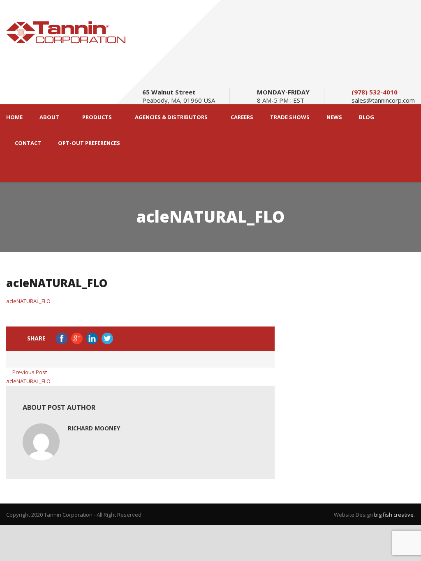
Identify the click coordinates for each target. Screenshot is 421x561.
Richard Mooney (94, 428)
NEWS (334, 117)
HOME (14, 117)
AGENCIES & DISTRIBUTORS (171, 117)
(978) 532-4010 (375, 92)
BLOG (366, 117)
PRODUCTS (97, 117)
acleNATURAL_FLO (28, 301)
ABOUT (49, 117)
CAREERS (242, 117)
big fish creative (394, 514)
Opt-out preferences (89, 143)
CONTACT (28, 143)
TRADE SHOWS (290, 117)
